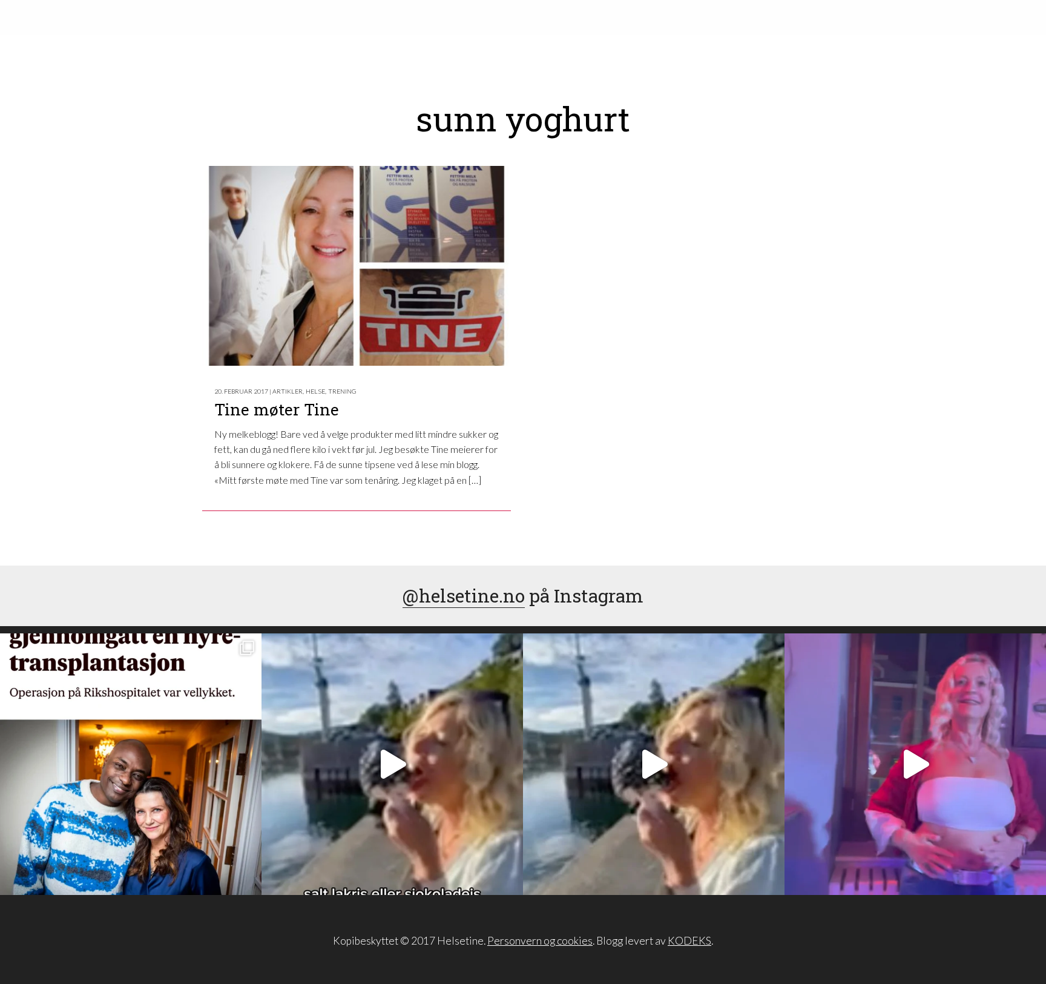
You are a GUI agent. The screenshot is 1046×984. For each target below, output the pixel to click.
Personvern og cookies (540, 940)
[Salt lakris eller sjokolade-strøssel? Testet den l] (392, 764)
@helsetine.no (464, 595)
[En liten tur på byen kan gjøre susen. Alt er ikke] (915, 764)
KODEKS (689, 940)
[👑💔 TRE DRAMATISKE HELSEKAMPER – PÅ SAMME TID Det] (131, 764)
